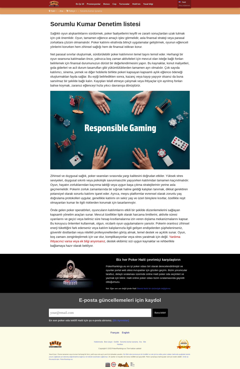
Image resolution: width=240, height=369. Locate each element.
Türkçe (72, 11)
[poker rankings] (55, 347)
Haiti (52, 11)
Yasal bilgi (148, 4)
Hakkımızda (98, 342)
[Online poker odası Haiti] (54, 5)
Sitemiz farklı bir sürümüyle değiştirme (153, 288)
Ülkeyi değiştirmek (184, 5)
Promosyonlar (94, 4)
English (125, 332)
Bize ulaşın (108, 342)
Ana (61, 11)
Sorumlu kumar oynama (129, 342)
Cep (114, 4)
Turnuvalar (124, 4)
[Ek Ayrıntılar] (121, 320)
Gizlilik (116, 342)
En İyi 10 (80, 4)
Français (115, 332)
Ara (140, 342)
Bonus (106, 4)
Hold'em (136, 4)
